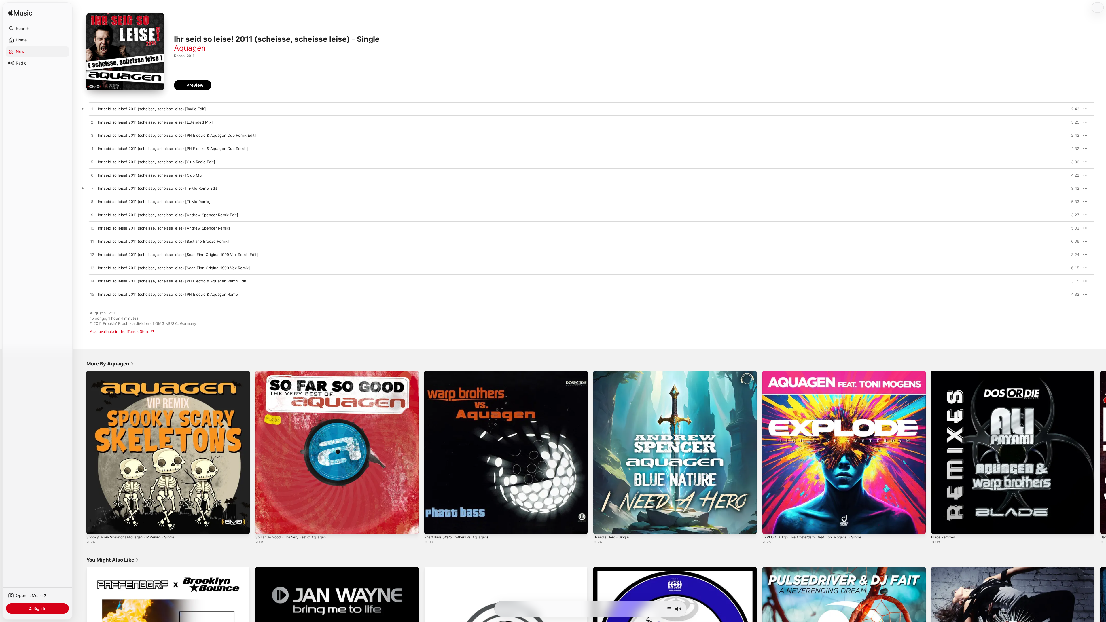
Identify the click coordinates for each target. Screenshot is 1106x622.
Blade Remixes (944, 373)
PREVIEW (1073, 109)
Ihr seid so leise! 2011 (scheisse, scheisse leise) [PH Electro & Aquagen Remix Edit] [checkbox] (173, 281)
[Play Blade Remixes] (938, 526)
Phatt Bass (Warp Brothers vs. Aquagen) (460, 373)
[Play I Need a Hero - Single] (600, 526)
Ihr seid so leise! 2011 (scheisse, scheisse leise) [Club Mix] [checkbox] (151, 175)
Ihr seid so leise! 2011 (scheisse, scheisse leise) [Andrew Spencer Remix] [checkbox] (164, 228)
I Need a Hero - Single (613, 373)
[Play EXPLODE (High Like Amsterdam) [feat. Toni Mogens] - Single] (769, 526)
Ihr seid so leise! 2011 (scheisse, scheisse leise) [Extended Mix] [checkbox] (155, 122)
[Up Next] (669, 609)
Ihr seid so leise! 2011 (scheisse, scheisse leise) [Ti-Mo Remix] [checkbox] (154, 201)
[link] (110, 364)
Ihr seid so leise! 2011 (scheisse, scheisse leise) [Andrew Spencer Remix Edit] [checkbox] (168, 215)
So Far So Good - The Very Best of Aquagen (295, 373)
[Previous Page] (81, 452)
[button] (37, 28)
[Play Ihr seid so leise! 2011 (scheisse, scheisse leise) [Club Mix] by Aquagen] (92, 175)
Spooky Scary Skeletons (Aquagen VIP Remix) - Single (134, 373)
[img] (20, 13)
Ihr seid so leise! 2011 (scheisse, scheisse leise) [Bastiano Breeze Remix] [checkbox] (163, 241)
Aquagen (190, 47)
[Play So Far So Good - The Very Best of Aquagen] (262, 526)
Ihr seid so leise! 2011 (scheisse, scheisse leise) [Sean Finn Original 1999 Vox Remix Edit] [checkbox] (178, 254)
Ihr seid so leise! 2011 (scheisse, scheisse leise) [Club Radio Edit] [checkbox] (156, 162)
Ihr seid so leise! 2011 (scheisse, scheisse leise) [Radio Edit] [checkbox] (152, 109)
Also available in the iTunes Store (119, 331)
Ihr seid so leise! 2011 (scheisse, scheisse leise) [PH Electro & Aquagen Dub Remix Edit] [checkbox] (177, 135)
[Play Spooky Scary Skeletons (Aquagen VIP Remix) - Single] (93, 526)
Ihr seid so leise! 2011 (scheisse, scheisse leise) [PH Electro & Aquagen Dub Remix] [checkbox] (173, 148)
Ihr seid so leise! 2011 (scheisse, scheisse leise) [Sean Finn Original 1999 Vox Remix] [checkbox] (174, 268)
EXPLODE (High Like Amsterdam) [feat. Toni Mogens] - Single (817, 373)
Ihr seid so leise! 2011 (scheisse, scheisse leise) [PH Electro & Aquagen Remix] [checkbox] (169, 294)
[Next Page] (1100, 452)
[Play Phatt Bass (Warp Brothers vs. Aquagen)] (431, 526)
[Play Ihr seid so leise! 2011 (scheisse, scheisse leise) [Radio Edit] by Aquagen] (92, 109)
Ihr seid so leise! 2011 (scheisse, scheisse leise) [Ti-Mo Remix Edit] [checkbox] (158, 188)
